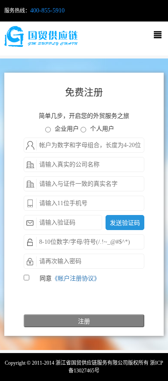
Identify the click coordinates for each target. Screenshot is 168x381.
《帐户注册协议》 (76, 278)
